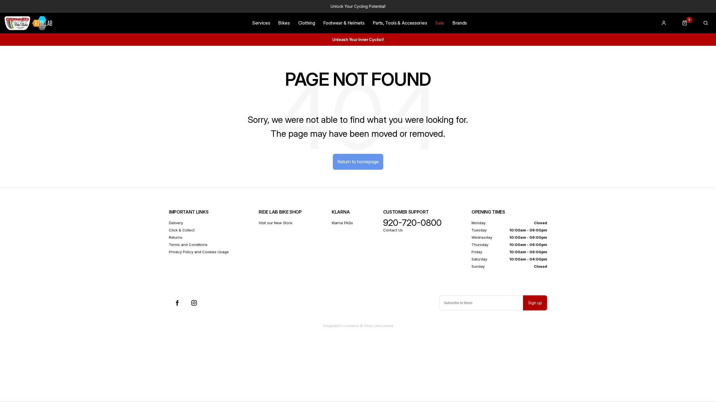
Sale (439, 23)
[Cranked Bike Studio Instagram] (194, 303)
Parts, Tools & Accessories (400, 23)
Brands (460, 23)
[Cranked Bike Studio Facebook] (177, 303)
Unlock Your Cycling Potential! (358, 6)
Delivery (176, 223)
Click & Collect (182, 230)
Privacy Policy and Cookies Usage (199, 252)
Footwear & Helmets (343, 23)
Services (261, 23)
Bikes (283, 23)
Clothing (306, 23)
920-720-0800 (412, 222)
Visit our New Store (275, 223)
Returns (175, 237)
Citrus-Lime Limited (378, 326)
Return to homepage (358, 161)
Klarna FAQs (342, 223)
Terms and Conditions (188, 244)
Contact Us (393, 230)
